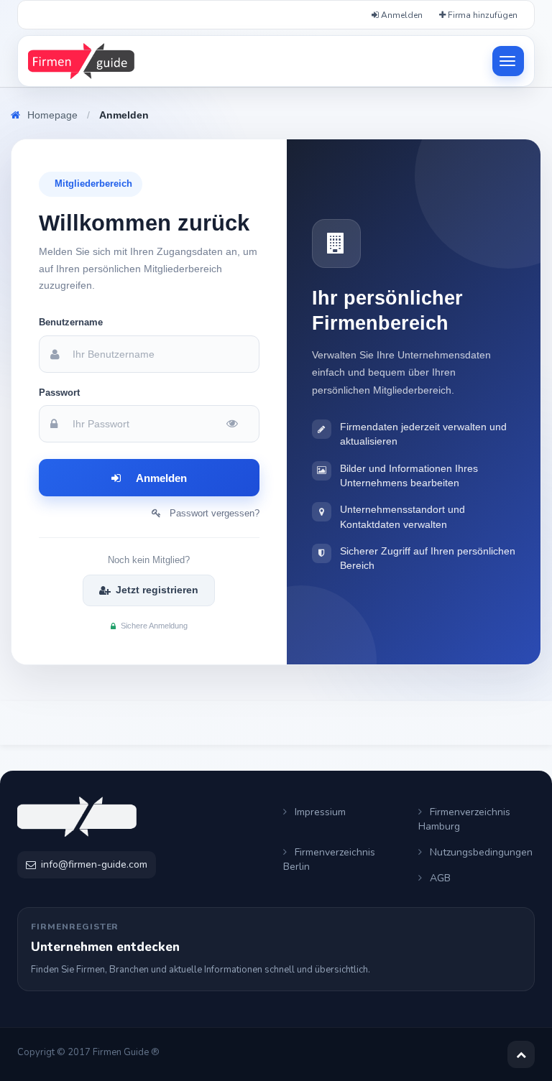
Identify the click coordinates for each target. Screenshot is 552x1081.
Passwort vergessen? (210, 513)
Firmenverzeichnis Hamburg (464, 819)
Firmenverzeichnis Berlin (329, 859)
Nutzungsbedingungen (480, 852)
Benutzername (71, 322)
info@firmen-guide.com (94, 864)
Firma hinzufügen (482, 15)
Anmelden (401, 15)
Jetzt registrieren (157, 589)
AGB (439, 878)
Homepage (52, 115)
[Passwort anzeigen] (236, 424)
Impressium (319, 812)
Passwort (59, 392)
